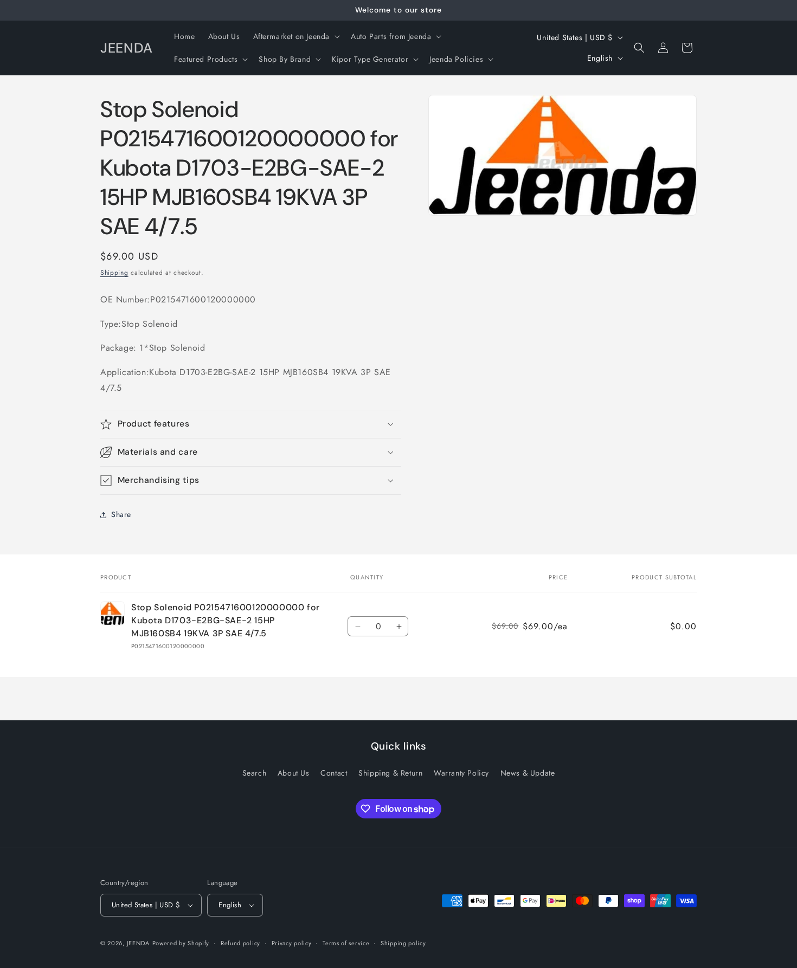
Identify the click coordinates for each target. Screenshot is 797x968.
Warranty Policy (461, 772)
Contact (333, 772)
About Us (294, 772)
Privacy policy (292, 943)
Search (254, 772)
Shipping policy (403, 943)
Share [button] (121, 514)
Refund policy (240, 943)
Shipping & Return (390, 772)
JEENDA (138, 943)
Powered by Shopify (181, 943)
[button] (296, 36)
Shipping (114, 273)
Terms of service (346, 943)
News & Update (527, 772)
